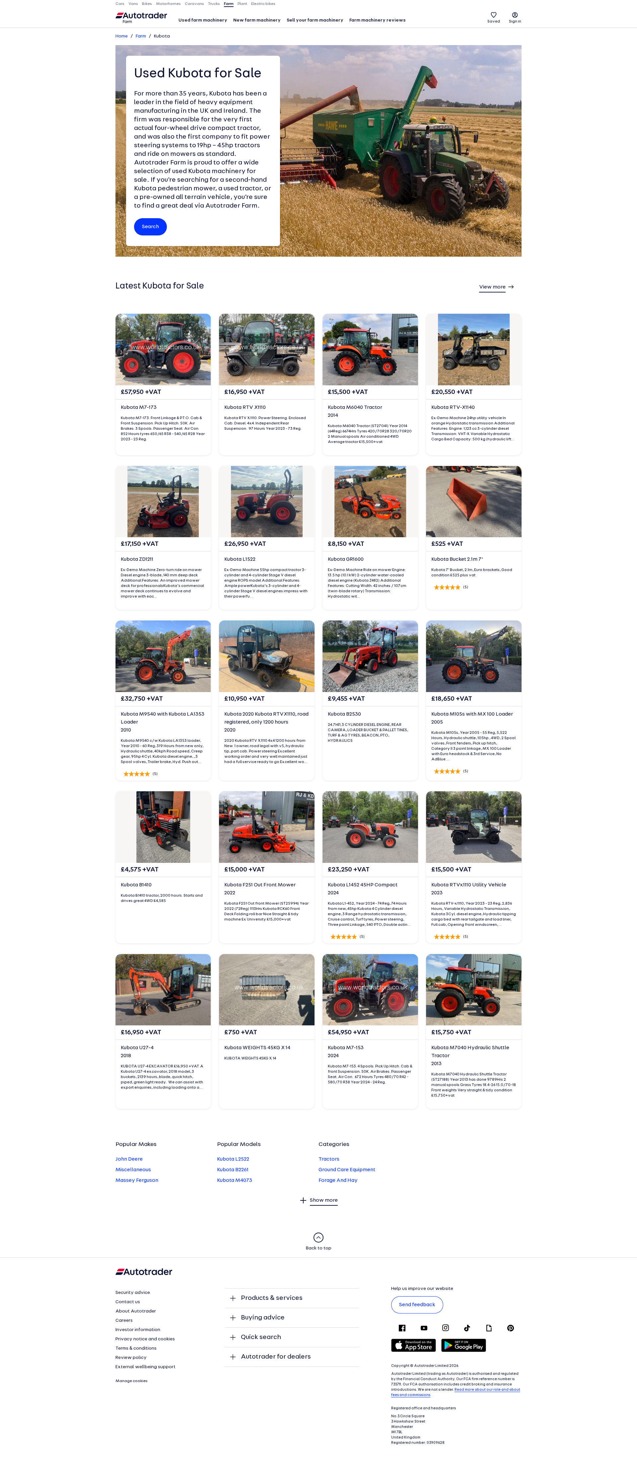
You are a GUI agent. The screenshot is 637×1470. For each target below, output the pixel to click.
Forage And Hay (338, 1180)
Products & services (272, 1298)
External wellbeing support (145, 1367)
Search (150, 226)
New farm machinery (257, 20)
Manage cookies (131, 1381)
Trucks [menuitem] (214, 4)
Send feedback (417, 1305)
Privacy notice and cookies (145, 1339)
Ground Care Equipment (346, 1170)
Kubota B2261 (232, 1170)
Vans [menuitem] (133, 4)
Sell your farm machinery (315, 20)
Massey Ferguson (136, 1180)
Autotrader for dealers (276, 1357)
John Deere (129, 1159)
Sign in (515, 22)
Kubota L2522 (233, 1159)
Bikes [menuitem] (147, 4)
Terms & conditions (136, 1348)
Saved (493, 22)
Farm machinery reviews (377, 20)
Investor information (137, 1329)
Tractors (328, 1159)
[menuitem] (203, 21)
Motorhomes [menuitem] (168, 4)
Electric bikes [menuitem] (263, 4)
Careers (124, 1320)
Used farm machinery (202, 20)
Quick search (261, 1337)
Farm (141, 36)
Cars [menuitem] (119, 4)
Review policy (131, 1357)
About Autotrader (135, 1311)
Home (121, 36)
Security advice (132, 1292)
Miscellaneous (133, 1170)
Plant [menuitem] (242, 4)
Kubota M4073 (234, 1180)
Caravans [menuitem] (194, 4)
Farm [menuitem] (229, 4)
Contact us (127, 1302)
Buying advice (263, 1317)
